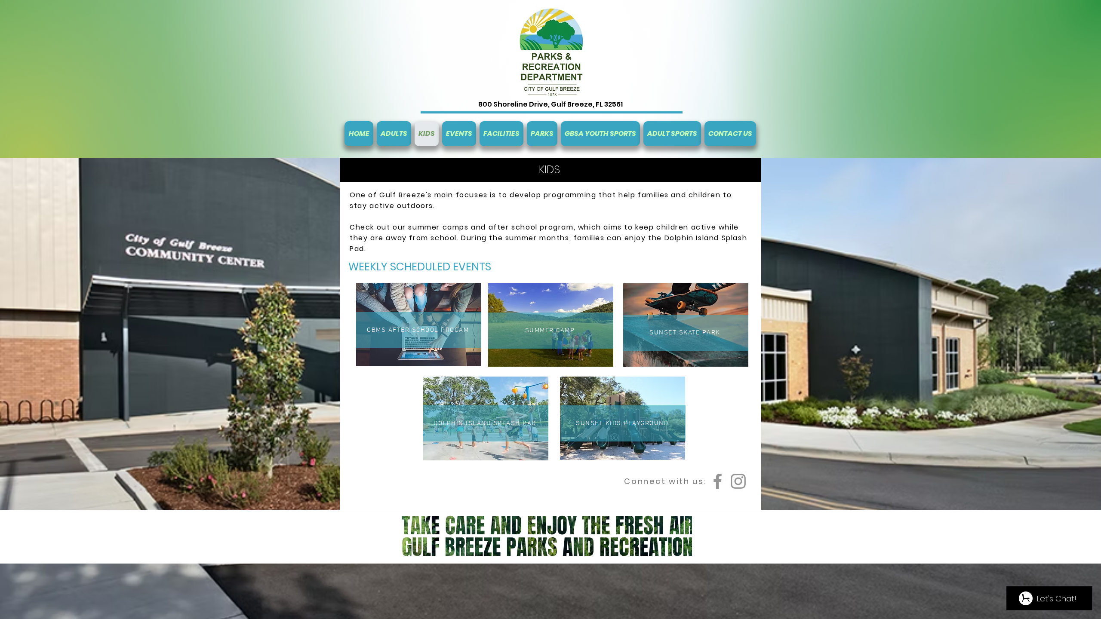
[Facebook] (717, 481)
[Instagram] (738, 481)
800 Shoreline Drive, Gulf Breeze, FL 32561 (550, 104)
